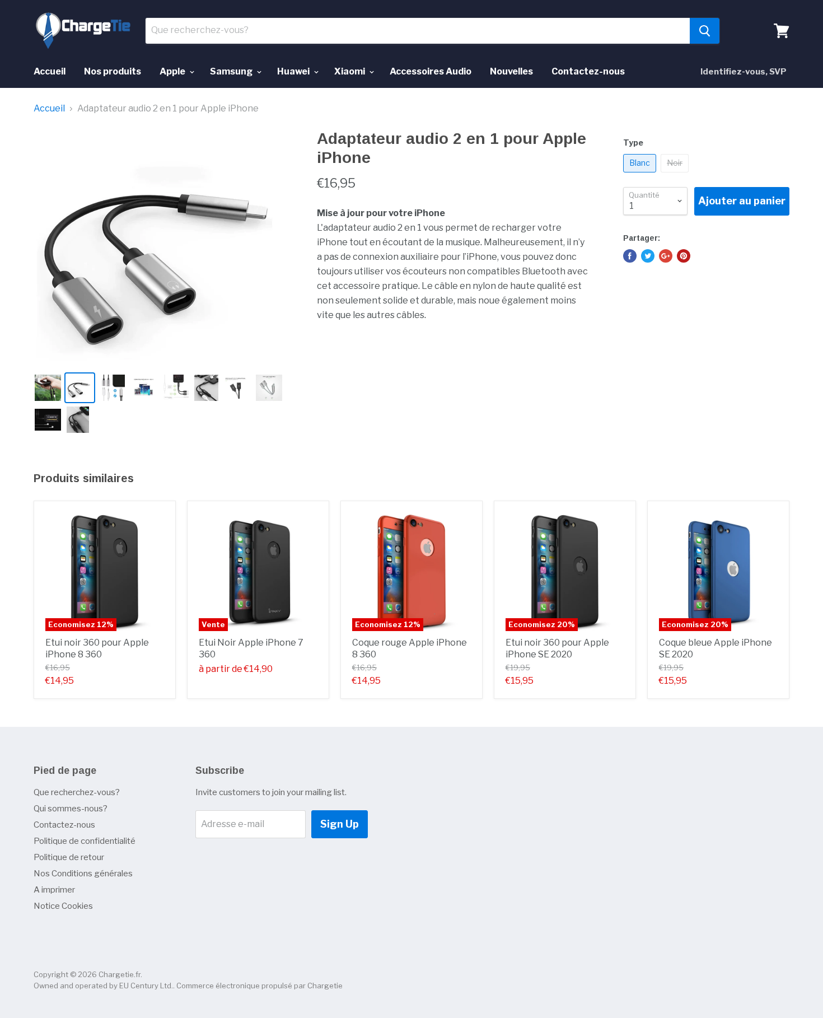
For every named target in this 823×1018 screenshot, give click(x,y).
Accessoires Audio (430, 71)
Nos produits (112, 71)
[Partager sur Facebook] (630, 256)
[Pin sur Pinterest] (683, 256)
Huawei (294, 71)
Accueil (50, 71)
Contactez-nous (588, 71)
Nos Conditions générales (83, 873)
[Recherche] (704, 31)
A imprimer (54, 890)
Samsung (232, 71)
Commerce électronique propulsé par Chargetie (259, 985)
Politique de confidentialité (84, 841)
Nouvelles (511, 71)
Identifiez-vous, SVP (743, 72)
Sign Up (339, 824)
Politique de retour (69, 857)
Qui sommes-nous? (70, 809)
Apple (173, 71)
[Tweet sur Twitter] (647, 256)
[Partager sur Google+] (665, 256)
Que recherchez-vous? (77, 792)
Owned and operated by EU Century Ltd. (103, 985)
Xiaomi (350, 71)
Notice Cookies (63, 906)
